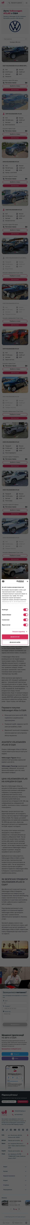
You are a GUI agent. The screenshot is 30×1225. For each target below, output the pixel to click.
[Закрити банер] (27, 581)
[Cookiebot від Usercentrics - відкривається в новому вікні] (17, 581)
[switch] (25, 614)
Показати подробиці (18, 631)
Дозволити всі (15, 636)
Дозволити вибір (15, 642)
